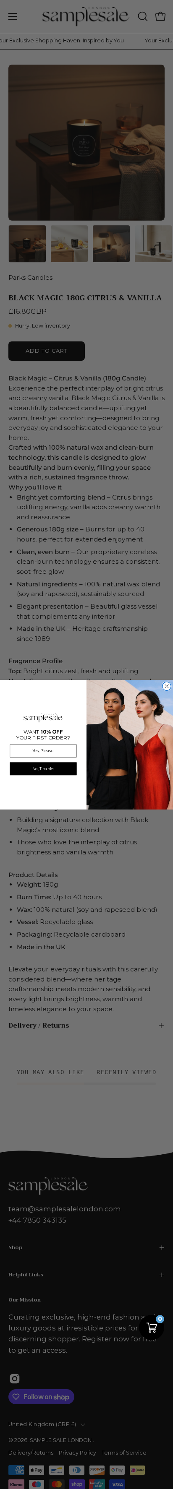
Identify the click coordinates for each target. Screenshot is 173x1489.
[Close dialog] (167, 686)
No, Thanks (43, 768)
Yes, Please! (43, 750)
